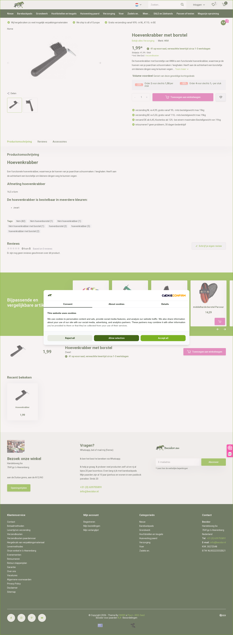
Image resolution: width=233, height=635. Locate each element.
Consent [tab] (67, 304)
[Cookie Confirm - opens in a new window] (174, 295)
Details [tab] (165, 304)
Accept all (163, 338)
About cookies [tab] (116, 304)
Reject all (70, 338)
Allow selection (117, 338)
